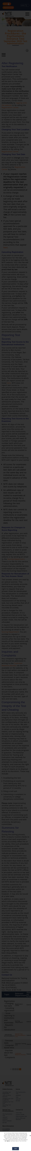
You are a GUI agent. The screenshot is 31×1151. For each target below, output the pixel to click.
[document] (15, 575)
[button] (28, 1134)
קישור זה (7, 1141)
